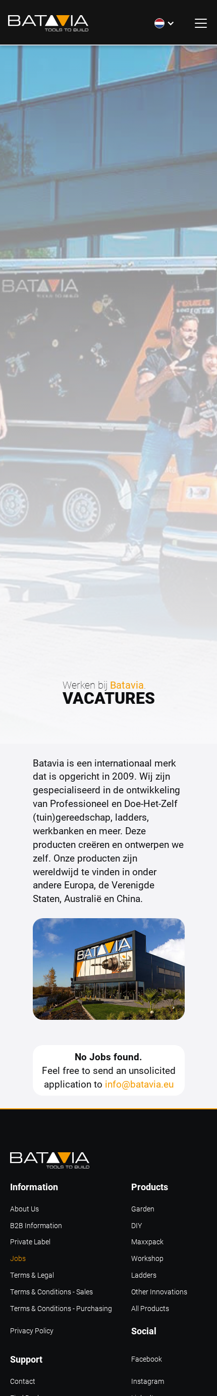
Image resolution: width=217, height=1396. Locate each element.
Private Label (30, 1242)
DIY (136, 1226)
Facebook (146, 1359)
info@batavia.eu (139, 1083)
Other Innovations (159, 1292)
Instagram (147, 1381)
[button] (164, 23)
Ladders (143, 1275)
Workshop (147, 1258)
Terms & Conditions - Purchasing (61, 1308)
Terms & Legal (32, 1275)
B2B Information (36, 1226)
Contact (22, 1381)
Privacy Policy (31, 1331)
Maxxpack (147, 1242)
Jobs (18, 1258)
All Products (150, 1308)
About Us (24, 1209)
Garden (142, 1209)
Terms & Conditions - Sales (51, 1292)
